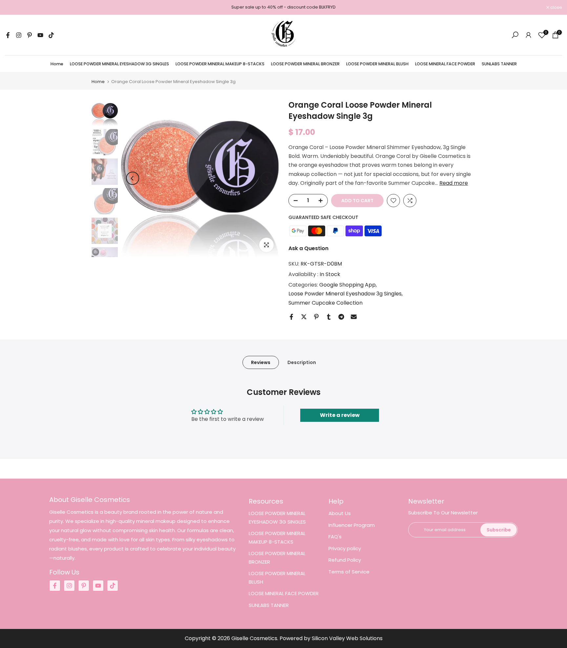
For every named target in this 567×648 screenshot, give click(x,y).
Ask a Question (308, 248)
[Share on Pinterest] (316, 317)
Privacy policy (344, 548)
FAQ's (335, 536)
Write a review (340, 415)
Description (301, 362)
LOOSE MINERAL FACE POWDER (445, 64)
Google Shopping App (347, 285)
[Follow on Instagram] (19, 35)
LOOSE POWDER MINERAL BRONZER (305, 64)
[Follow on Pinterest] (29, 35)
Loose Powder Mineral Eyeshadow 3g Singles (345, 293)
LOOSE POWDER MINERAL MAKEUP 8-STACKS (220, 64)
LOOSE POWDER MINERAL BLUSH (377, 64)
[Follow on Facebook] (8, 35)
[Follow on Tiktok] (51, 35)
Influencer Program (351, 525)
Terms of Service (348, 571)
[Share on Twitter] (304, 317)
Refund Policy (344, 559)
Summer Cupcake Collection (325, 303)
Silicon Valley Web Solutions (347, 638)
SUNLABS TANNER (499, 64)
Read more (453, 183)
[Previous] (132, 178)
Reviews (260, 362)
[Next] (267, 178)
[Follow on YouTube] (40, 35)
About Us (339, 513)
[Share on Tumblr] (329, 317)
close (14, 7)
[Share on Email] (354, 317)
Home (57, 64)
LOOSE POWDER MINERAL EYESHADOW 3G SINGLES (119, 64)
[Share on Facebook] (291, 317)
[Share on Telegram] (341, 317)
